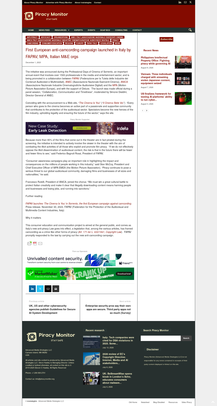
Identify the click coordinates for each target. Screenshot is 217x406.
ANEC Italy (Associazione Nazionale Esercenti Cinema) (97, 37)
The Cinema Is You (89, 102)
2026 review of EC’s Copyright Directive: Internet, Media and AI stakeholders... (115, 358)
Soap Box (105, 30)
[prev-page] (142, 110)
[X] (191, 2)
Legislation (106, 43)
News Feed (44, 30)
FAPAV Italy (92, 43)
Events (91, 30)
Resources (60, 30)
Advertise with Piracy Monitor (59, 2)
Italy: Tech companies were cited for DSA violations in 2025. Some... (118, 340)
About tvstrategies (83, 2)
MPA (114, 85)
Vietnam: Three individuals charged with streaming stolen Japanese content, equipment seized (156, 78)
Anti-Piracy (32, 37)
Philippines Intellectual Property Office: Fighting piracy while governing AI (155, 60)
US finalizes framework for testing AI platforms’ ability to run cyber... (156, 96)
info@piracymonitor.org (44, 378)
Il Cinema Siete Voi (113, 102)
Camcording (32, 43)
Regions (69, 43)
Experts (78, 30)
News (117, 43)
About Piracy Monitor (33, 2)
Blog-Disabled (159, 402)
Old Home (133, 402)
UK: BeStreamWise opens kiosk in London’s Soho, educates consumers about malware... (117, 378)
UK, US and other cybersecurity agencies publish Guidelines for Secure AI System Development (52, 309)
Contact (97, 2)
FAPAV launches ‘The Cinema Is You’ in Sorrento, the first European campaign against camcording (78, 203)
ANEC (68, 81)
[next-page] (146, 110)
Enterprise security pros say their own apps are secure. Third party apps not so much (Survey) (108, 309)
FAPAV (75, 78)
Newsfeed (145, 402)
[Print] (55, 288)
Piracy (115, 40)
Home (31, 30)
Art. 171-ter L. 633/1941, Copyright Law (100, 232)
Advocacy (46, 37)
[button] (190, 30)
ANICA (124, 81)
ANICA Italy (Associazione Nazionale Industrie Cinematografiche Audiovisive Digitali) (68, 40)
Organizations (61, 37)
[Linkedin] (180, 2)
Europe (80, 43)
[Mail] (185, 2)
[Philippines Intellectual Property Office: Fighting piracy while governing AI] (183, 62)
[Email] (48, 288)
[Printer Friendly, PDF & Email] (35, 245)
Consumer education (52, 43)
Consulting (121, 30)
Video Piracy (187, 402)
